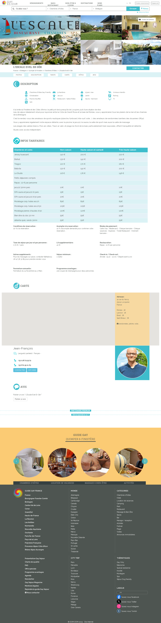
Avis (94, 75)
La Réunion (29, 519)
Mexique (74, 535)
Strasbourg (75, 585)
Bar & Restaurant (53, 4)
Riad (118, 506)
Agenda (28, 576)
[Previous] (16, 461)
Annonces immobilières (126, 535)
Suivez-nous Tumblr (129, 611)
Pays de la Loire (31, 539)
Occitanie (29, 533)
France (15, 70)
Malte (73, 529)
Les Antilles (29, 522)
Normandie (29, 526)
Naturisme (120, 565)
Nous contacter (33, 593)
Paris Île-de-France (32, 536)
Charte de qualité (32, 562)
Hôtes (81, 75)
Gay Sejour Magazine (33, 582)
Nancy (73, 582)
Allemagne (75, 495)
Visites (119, 532)
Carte (67, 75)
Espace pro (155, 3)
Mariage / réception (124, 520)
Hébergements (36, 3)
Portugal (74, 543)
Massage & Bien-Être (125, 512)
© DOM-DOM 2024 (75, 622)
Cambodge (75, 501)
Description (36, 75)
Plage (119, 529)
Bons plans (99, 4)
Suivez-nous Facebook (130, 597)
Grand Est (29, 512)
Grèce (73, 518)
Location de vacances (125, 501)
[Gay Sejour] (10, 3)
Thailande (74, 552)
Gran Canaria (75, 607)
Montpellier (75, 576)
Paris (72, 562)
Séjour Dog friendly (124, 579)
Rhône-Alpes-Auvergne (34, 550)
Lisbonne (74, 599)
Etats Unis (74, 515)
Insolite (119, 571)
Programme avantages (34, 572)
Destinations (87, 3)
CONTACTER (138, 68)
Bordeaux (74, 571)
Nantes (73, 588)
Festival (119, 526)
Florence (74, 596)
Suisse (73, 549)
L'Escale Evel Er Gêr (66, 70)
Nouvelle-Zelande (78, 537)
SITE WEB (32, 370)
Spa (118, 576)
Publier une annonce (142, 3)
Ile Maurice (75, 520)
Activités (120, 523)
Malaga (73, 605)
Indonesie (74, 523)
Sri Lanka (74, 546)
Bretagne (23, 70)
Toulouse (74, 574)
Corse (27, 509)
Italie (72, 526)
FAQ (26, 565)
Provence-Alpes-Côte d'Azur (36, 546)
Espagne (74, 512)
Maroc (73, 532)
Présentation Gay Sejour (35, 558)
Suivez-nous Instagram (130, 606)
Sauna (119, 515)
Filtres (145, 9)
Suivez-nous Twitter (129, 602)
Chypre (73, 506)
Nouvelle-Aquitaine (33, 529)
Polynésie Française (33, 543)
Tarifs (53, 75)
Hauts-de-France (32, 515)
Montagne (120, 574)
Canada (73, 503)
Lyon (73, 568)
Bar (118, 518)
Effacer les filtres (144, 12)
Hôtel (119, 498)
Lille (72, 590)
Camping (120, 503)
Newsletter (29, 579)
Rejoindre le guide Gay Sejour (37, 589)
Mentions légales (32, 586)
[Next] (145, 461)
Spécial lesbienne (123, 568)
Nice (72, 579)
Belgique (74, 498)
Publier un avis (20, 399)
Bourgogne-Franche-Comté (36, 498)
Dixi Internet (88, 622)
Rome (73, 593)
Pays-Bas (74, 540)
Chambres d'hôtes (50, 70)
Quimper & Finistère (35, 70)
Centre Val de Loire (32, 505)
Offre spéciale (30, 569)
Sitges (73, 602)
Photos (19, 75)
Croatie (73, 509)
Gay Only (120, 562)
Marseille (74, 565)
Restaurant (121, 509)
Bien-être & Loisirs (70, 4)
